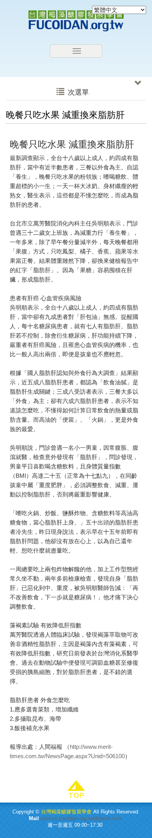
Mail (34, 818)
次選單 (77, 92)
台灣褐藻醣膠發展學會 (76, 21)
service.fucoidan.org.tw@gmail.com (81, 818)
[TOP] (76, 789)
